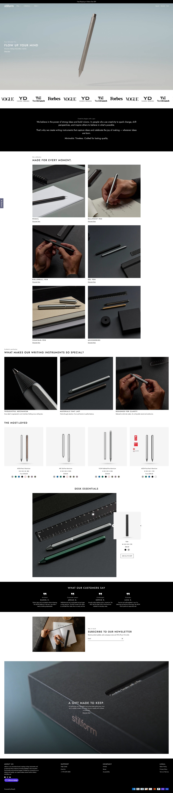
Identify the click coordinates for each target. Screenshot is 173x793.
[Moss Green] (35, 477)
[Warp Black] (22, 477)
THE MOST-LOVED (15, 423)
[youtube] (10, 777)
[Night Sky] (19, 477)
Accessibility (106, 772)
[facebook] (5, 777)
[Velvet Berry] (32, 477)
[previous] (113, 525)
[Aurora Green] (16, 477)
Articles (105, 766)
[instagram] (7, 777)
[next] (140, 525)
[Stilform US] (9, 6)
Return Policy (163, 766)
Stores (104, 769)
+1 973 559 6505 (65, 772)
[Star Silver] (156, 477)
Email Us (63, 769)
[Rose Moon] (25, 477)
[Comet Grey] (12, 477)
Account (163, 6)
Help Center (64, 766)
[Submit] (122, 638)
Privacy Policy (163, 769)
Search (157, 6)
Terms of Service (164, 772)
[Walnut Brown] (29, 477)
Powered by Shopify (9, 789)
